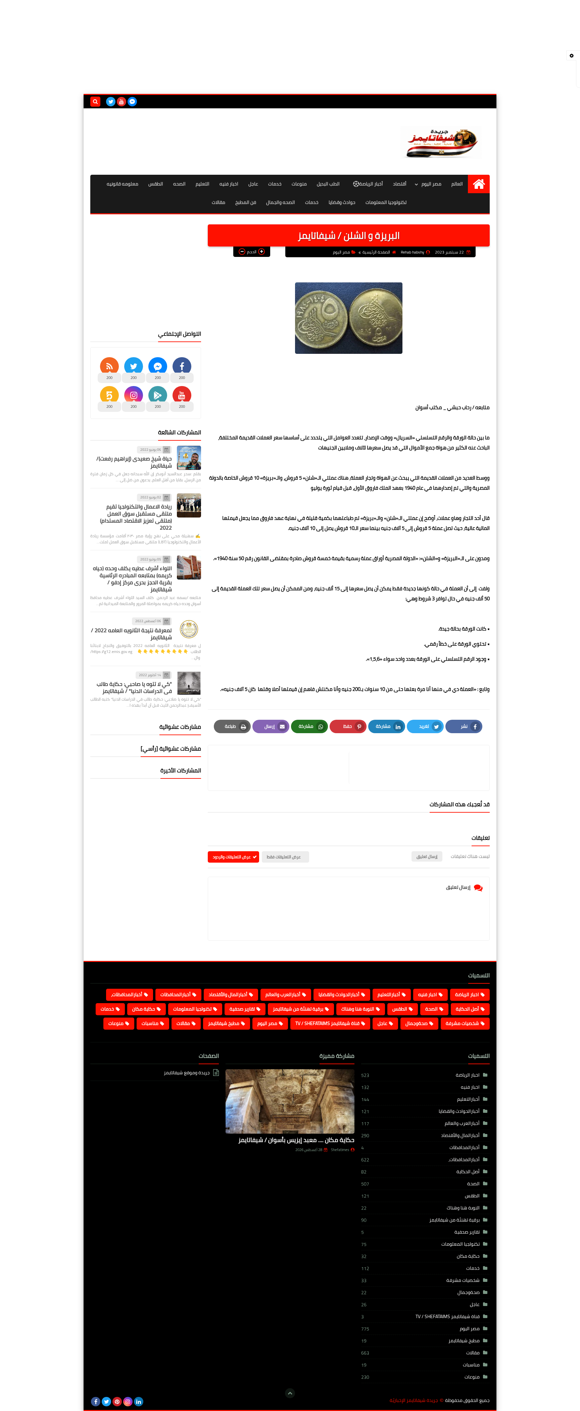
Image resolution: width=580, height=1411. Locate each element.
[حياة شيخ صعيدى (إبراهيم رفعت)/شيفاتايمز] (189, 458)
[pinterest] (117, 1401)
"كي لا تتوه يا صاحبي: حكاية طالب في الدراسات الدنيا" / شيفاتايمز (134, 687)
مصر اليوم (431, 183)
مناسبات (150, 1023)
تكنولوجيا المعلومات (386, 202)
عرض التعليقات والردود (232, 857)
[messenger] (132, 101)
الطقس (155, 183)
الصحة (431, 1009)
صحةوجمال (416, 1023)
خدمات (275, 183)
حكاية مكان (143, 1009)
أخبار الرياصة (371, 183)
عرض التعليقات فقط (284, 857)
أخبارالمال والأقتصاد (228, 994)
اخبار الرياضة (467, 994)
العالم (457, 183)
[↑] (290, 1393)
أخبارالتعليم (389, 994)
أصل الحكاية (467, 1009)
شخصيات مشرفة (462, 1023)
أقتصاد (399, 183)
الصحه (179, 183)
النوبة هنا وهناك (357, 1009)
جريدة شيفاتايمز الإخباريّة (414, 1400)
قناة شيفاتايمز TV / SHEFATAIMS (327, 1023)
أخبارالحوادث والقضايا (339, 994)
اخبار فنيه (229, 183)
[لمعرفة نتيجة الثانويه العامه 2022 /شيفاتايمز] (189, 629)
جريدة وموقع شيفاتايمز (187, 1073)
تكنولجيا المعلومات (192, 1009)
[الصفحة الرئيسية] (479, 184)
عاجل (253, 183)
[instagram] (128, 1401)
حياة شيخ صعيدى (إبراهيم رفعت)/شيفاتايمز (134, 462)
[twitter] (110, 101)
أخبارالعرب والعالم (282, 994)
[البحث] (95, 102)
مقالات (218, 202)
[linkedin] (138, 1401)
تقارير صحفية (242, 1009)
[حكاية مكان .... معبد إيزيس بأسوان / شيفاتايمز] (290, 1101)
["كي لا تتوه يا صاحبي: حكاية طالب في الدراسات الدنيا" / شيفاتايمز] (189, 683)
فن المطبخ (245, 202)
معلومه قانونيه (122, 183)
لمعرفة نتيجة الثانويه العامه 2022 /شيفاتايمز (131, 633)
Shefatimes (340, 1149)
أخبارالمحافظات (175, 994)
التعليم (202, 183)
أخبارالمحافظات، (126, 994)
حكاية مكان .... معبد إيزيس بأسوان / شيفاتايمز (296, 1139)
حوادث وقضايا (342, 202)
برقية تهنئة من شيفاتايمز (298, 1009)
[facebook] (95, 1401)
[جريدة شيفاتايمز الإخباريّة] (441, 141)
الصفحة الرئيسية (376, 252)
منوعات (299, 183)
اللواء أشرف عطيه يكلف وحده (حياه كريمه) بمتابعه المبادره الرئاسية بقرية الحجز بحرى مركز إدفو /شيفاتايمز (132, 578)
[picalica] (149, 1401)
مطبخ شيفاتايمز (223, 1023)
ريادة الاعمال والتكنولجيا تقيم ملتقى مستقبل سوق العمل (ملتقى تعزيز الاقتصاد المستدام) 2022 (136, 517)
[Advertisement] (290, 47)
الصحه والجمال (280, 202)
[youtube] (121, 101)
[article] (282, 768)
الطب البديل (328, 183)
